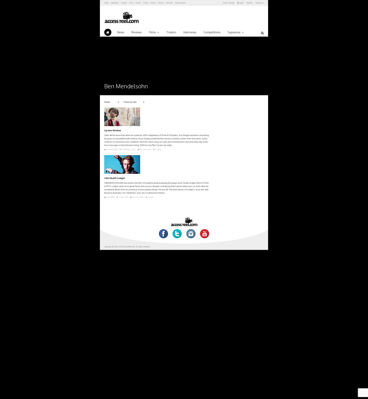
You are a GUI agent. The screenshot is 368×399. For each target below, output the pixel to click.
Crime (131, 3)
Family (153, 3)
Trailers (171, 32)
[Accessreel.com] (121, 23)
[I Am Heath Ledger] (122, 173)
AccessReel (110, 197)
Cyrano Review (112, 130)
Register (250, 3)
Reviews (136, 32)
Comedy (124, 3)
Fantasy (161, 3)
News (120, 32)
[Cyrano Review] (122, 125)
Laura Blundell (111, 149)
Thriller (145, 3)
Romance (169, 3)
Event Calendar (228, 3)
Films (152, 32)
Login (241, 3)
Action (106, 3)
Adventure (114, 3)
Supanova (234, 32)
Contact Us (259, 3)
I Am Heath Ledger (114, 178)
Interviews (189, 32)
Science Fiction (180, 3)
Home (107, 32)
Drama (138, 3)
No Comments (145, 149)
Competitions (212, 32)
